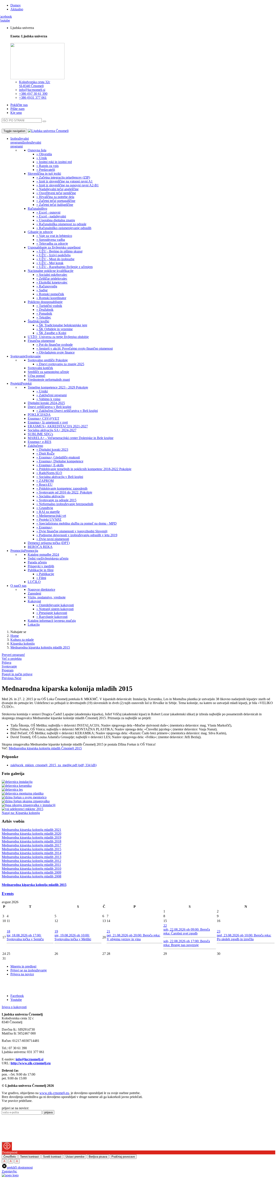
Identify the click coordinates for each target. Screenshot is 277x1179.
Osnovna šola (37, 150)
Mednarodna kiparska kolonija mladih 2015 (40, 647)
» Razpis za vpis (47, 166)
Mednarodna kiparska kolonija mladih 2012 (31, 861)
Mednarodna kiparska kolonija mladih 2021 (31, 829)
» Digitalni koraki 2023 (52, 449)
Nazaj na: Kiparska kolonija (21, 813)
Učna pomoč (36, 376)
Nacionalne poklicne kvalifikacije (50, 271)
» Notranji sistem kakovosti (55, 609)
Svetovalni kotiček (40, 368)
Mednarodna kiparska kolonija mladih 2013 (31, 857)
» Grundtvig (44, 508)
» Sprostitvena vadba (50, 239)
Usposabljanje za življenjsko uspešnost (54, 247)
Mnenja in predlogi (23, 966)
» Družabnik (44, 309)
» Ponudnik (44, 313)
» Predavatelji (45, 169)
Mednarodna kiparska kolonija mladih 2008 (31, 876)
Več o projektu (12, 658)
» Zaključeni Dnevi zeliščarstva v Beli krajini (67, 411)
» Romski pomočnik (50, 294)
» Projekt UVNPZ (48, 519)
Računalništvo (37, 208)
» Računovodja (46, 286)
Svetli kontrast (52, 1156)
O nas (22, 585)
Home (14, 636)
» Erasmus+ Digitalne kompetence (59, 461)
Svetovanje (33, 356)
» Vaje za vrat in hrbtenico (54, 236)
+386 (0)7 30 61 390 (33, 93)
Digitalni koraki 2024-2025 (46, 403)
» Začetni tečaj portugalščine (55, 201)
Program (7, 670)
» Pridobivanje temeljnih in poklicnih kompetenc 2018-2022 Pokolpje (83, 469)
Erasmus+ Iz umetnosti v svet (48, 422)
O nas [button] (14, 585)
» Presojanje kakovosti (51, 613)
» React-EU (44, 484)
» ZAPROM (45, 480)
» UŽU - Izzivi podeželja (53, 255)
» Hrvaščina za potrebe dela (55, 197)
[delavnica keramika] (17, 785)
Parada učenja (37, 562)
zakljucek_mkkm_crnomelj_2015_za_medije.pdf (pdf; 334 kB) (53, 765)
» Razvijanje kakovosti (52, 617)
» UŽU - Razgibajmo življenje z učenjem (64, 267)
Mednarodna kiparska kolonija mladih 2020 (31, 833)
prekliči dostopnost (20, 1167)
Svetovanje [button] (18, 356)
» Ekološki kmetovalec (52, 282)
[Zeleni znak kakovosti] (18, 1140)
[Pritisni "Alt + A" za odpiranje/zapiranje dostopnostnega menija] (7, 1146)
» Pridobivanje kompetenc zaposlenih (61, 488)
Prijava (6, 662)
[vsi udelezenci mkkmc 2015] (22, 809)
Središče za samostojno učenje (48, 372)
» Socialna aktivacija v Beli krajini (59, 477)
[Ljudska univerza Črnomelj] (48, 131)
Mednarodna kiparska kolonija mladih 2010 (31, 868)
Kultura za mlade (22, 639)
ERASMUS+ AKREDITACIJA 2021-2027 (58, 426)
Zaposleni (34, 593)
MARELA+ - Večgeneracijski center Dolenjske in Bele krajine (70, 438)
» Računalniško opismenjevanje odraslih (63, 228)
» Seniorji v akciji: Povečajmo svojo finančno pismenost (74, 348)
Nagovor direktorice (41, 589)
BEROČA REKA (40, 547)
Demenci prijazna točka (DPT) (49, 543)
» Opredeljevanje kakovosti (55, 605)
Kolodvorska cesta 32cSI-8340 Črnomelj (34, 84)
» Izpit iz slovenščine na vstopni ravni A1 (64, 181)
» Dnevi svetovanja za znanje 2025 (60, 364)
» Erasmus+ (44, 527)
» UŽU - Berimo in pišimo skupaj (59, 251)
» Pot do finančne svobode (54, 344)
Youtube (16, 999)
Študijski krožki (38, 321)
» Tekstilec (43, 317)
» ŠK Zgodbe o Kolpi (51, 333)
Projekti (26, 383)
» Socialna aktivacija (50, 496)
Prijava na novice (22, 974)
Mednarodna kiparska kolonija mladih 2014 (31, 853)
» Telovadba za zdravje (52, 243)
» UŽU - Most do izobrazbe (55, 259)
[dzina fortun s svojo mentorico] (24, 797)
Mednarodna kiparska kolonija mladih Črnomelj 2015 (45, 748)
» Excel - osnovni (48, 212)
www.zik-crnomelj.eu (54, 1093)
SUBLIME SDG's (40, 434)
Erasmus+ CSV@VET (43, 418)
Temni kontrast (29, 1156)
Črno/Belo (9, 1156)
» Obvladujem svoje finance (55, 352)
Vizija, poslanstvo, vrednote (47, 597)
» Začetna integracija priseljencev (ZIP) (63, 177)
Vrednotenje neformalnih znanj (49, 379)
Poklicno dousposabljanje (45, 302)
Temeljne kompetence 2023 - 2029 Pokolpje (58, 387)
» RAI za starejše (48, 512)
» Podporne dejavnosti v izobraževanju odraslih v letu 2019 (76, 535)
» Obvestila (44, 154)
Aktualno (16, 9)
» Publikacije (45, 574)
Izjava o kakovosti (14, 1007)
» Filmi (41, 578)
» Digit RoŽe (45, 453)
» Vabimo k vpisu (48, 399)
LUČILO (34, 582)
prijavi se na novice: (15, 1108)
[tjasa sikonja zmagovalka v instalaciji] (28, 805)
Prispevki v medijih (41, 566)
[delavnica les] (12, 789)
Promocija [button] (17, 550)
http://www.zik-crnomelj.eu (31, 1063)
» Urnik (41, 158)
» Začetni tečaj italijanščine (54, 204)
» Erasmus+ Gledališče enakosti (58, 457)
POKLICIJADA (39, 414)
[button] (8, 678)
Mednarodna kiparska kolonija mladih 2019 (31, 837)
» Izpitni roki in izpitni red (54, 162)
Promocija (31, 550)
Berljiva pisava (98, 1156)
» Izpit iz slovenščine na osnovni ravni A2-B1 (67, 185)
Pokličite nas (19, 105)
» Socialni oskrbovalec (51, 274)
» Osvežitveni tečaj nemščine (56, 193)
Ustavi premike (75, 1156)
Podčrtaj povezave (123, 1156)
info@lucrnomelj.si (32, 90)
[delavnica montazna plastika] (22, 793)
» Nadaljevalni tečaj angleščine (57, 189)
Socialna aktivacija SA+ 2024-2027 (52, 430)
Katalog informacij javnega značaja (52, 620)
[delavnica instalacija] (17, 782)
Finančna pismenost (41, 341)
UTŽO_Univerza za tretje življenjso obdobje (58, 337)
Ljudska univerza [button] (22, 28)
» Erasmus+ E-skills (50, 465)
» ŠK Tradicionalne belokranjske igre (61, 325)
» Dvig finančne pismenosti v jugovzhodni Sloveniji (71, 531)
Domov (15, 5)
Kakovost (34, 601)
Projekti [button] (15, 383)
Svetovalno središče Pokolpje (48, 360)
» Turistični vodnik (49, 306)
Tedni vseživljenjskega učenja (48, 558)
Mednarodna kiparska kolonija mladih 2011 (31, 864)
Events (8, 893)
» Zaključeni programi (51, 395)
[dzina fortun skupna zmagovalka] (26, 801)
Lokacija (34, 624)
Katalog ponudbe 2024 (43, 554)
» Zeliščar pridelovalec (51, 278)
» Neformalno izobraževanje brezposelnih (64, 504)
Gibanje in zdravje (40, 232)
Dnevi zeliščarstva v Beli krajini (49, 407)
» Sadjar (42, 290)
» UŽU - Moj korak (49, 263)
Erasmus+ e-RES (39, 442)
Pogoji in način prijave (17, 674)
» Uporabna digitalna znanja (55, 220)
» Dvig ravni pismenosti (52, 539)
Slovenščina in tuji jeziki (44, 173)
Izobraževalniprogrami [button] (19, 140)
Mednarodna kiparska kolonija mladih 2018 (31, 841)
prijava (48, 1112)
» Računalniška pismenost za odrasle (61, 224)
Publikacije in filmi (40, 570)
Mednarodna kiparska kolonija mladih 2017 (31, 845)
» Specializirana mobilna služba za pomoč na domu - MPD (76, 523)
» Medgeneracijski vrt (51, 515)
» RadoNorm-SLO (49, 473)
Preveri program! (13, 655)
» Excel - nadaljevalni (51, 216)
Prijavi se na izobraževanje (28, 970)
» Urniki (42, 391)
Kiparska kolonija (22, 643)
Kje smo (16, 112)
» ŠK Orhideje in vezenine (54, 329)
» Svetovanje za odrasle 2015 (56, 500)
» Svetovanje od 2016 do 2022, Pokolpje (64, 492)
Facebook (17, 996)
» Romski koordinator (51, 298)
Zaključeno (35, 445)
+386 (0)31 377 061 (33, 97)
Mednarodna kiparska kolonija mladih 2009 (31, 872)
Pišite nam (17, 109)
